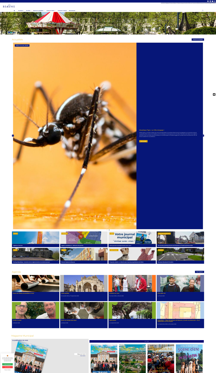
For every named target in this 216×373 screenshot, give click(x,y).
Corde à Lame (17, 320)
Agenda (16, 271)
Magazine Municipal (22, 335)
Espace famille (184, 3)
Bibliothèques (200, 3)
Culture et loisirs (50, 10)
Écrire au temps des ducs (68, 320)
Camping (206, 3)
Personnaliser (7, 369)
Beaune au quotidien (38, 10)
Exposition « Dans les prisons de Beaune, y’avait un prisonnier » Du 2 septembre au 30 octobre (179, 321)
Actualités (17, 39)
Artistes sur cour (114, 293)
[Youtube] (212, 1)
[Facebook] (208, 1)
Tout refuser (7, 367)
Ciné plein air (162, 293)
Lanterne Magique (165, 3)
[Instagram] (214, 1)
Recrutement (72, 10)
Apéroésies (112, 320)
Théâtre (178, 3)
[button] (21, 10)
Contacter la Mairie (62, 10)
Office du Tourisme (192, 3)
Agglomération (212, 3)
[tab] (146, 341)
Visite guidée (65, 293)
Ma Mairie (20, 10)
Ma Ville (28, 10)
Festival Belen (173, 3)
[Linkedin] (210, 1)
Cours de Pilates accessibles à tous (23, 293)
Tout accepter (7, 364)
